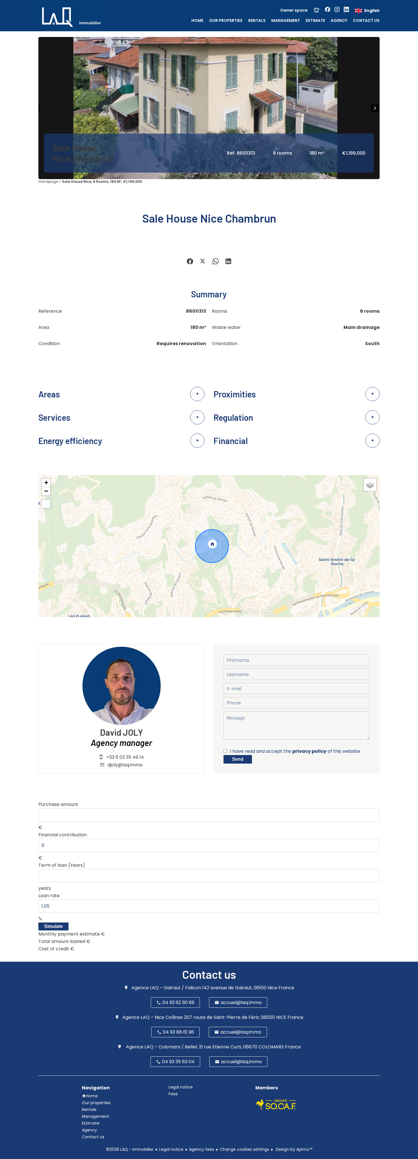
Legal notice (171, 1149)
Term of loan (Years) (61, 865)
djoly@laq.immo (125, 765)
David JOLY (121, 732)
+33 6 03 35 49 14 (125, 757)
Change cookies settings (244, 1149)
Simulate (53, 926)
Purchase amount (58, 804)
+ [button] (46, 482)
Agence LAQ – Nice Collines (152, 1017)
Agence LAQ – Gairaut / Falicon (166, 987)
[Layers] (370, 484)
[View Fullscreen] (46, 503)
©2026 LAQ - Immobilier (130, 1149)
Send (237, 759)
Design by (293, 1149)
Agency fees (201, 1149)
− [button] (46, 491)
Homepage (48, 181)
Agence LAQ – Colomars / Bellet (161, 1047)
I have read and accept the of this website (295, 751)
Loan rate (49, 895)
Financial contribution (62, 835)
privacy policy (309, 751)
